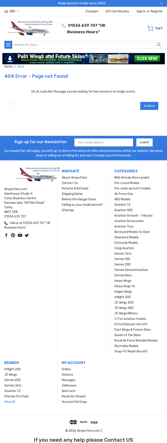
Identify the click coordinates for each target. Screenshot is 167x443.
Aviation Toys (124, 226)
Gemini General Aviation (131, 270)
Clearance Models (126, 237)
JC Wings (10, 375)
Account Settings (74, 402)
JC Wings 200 (124, 302)
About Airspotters (74, 177)
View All (9, 402)
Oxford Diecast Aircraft (131, 324)
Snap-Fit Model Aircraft (131, 351)
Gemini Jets (123, 254)
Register (157, 11)
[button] (83, 58)
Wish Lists (68, 391)
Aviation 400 (123, 210)
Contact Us (70, 183)
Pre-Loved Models (126, 183)
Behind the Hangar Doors (79, 199)
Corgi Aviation (124, 248)
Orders (66, 369)
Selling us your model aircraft (82, 205)
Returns (67, 375)
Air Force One (123, 194)
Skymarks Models (126, 346)
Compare (91, 11)
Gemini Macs (123, 275)
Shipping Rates (72, 194)
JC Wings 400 (124, 308)
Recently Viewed (73, 396)
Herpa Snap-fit (124, 286)
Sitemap (68, 210)
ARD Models (122, 199)
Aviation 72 (122, 205)
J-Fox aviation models (130, 319)
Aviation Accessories (129, 221)
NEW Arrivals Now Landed (131, 177)
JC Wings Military (126, 313)
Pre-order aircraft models (132, 188)
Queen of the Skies (127, 335)
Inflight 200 (122, 297)
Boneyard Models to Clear (132, 232)
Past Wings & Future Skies (132, 330)
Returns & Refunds (75, 188)
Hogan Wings (123, 292)
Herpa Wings (122, 281)
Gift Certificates (117, 11)
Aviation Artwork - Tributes (133, 215)
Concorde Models (126, 243)
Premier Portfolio (16, 396)
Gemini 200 (122, 264)
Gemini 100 (122, 259)
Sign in (141, 11)
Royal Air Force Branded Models (136, 340)
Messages (68, 380)
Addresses (69, 385)
